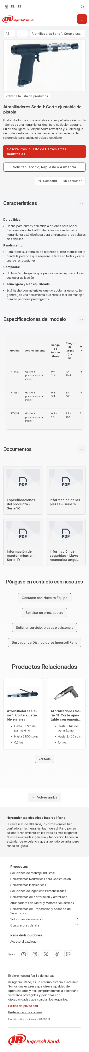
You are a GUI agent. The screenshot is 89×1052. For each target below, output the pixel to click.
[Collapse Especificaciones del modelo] (81, 319)
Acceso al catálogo (23, 941)
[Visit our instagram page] (35, 954)
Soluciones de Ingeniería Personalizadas (38, 891)
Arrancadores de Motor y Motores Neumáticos (42, 903)
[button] (44, 203)
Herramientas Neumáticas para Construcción (40, 879)
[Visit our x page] (46, 954)
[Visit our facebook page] (57, 954)
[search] (82, 6)
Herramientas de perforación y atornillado (38, 897)
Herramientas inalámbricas (28, 885)
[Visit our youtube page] (24, 954)
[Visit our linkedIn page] (68, 954)
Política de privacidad (23, 1006)
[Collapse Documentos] (81, 449)
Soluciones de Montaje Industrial (32, 873)
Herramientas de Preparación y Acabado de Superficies (40, 911)
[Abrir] (82, 19)
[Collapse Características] (81, 203)
